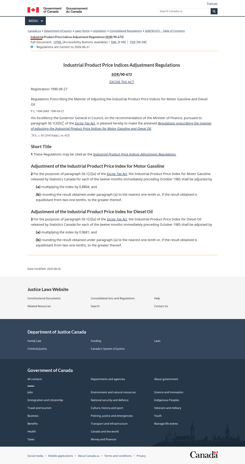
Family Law (34, 341)
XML (114, 42)
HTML (58, 42)
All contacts (35, 379)
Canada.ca (34, 31)
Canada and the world (105, 431)
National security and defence (109, 400)
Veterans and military (167, 408)
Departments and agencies (108, 379)
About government (166, 379)
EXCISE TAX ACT (122, 82)
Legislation (99, 31)
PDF (133, 42)
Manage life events (166, 423)
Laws (157, 341)
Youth (158, 416)
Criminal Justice (37, 349)
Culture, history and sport (107, 408)
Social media (35, 456)
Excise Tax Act (85, 123)
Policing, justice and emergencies (112, 416)
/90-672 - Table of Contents (165, 31)
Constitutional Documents (44, 298)
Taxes (31, 439)
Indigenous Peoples (166, 400)
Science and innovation (168, 392)
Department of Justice (58, 31)
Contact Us (161, 306)
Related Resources (39, 306)
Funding (96, 341)
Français (212, 3)
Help (157, 298)
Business (33, 416)
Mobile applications (60, 456)
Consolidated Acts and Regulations (113, 298)
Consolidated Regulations (126, 31)
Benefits (33, 423)
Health (32, 431)
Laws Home (82, 31)
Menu (33, 21)
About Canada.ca (88, 456)
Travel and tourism (39, 408)
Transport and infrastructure (109, 423)
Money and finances (103, 439)
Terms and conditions (118, 456)
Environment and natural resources (113, 392)
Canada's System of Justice (107, 349)
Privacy (141, 456)
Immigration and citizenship (45, 400)
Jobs (30, 392)
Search (95, 306)
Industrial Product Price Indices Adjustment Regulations (134, 154)
